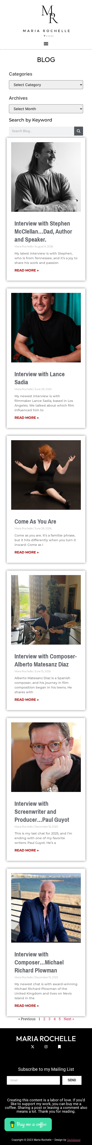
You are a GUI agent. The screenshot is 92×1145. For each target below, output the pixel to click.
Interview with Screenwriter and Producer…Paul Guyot (42, 811)
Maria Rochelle (46, 1038)
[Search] (78, 131)
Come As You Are (35, 521)
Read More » (27, 270)
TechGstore (73, 1139)
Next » (69, 1018)
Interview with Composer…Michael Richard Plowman (39, 962)
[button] (46, 43)
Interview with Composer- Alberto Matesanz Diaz (46, 660)
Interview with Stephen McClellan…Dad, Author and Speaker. (43, 231)
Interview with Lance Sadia (40, 378)
